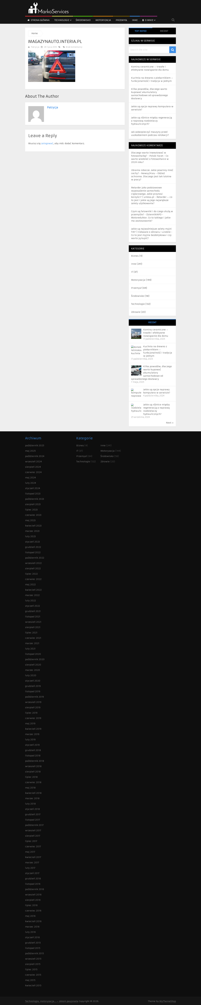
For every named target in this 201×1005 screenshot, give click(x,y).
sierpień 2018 (33, 771)
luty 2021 (30, 648)
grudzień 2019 (33, 686)
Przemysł (121, 20)
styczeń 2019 (32, 744)
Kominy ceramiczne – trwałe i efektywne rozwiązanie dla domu (155, 332)
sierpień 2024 (33, 466)
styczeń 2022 (32, 605)
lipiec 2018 (31, 777)
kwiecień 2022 (33, 589)
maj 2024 (30, 477)
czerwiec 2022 (33, 579)
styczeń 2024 (32, 488)
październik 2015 (34, 953)
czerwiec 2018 (33, 782)
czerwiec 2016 (33, 910)
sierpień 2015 (32, 964)
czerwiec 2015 (33, 974)
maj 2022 (30, 584)
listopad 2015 (32, 948)
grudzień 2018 (33, 750)
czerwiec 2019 (33, 718)
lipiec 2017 (31, 841)
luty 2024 (30, 483)
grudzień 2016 (33, 878)
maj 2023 (30, 520)
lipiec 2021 (31, 632)
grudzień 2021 (33, 611)
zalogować (47, 143)
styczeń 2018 (32, 809)
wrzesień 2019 (33, 702)
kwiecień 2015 (33, 985)
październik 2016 (34, 889)
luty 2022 (30, 600)
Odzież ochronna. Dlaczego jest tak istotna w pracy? (151, 176)
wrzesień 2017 (33, 830)
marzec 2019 (32, 734)
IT (132, 271)
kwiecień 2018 (33, 793)
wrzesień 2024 (33, 461)
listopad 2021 (32, 616)
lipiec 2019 (31, 712)
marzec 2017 (32, 862)
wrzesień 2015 (33, 958)
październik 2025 (34, 445)
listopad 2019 (32, 691)
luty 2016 (30, 932)
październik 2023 (34, 499)
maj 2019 (30, 723)
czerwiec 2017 (33, 846)
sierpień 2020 (33, 664)
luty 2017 (30, 867)
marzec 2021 (32, 643)
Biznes (135, 255)
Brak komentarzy (73, 47)
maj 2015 (30, 980)
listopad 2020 (33, 654)
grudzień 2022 (33, 547)
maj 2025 (30, 450)
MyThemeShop (167, 1001)
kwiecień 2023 (33, 525)
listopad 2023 (32, 493)
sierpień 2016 (33, 900)
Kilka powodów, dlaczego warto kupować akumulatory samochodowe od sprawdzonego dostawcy (151, 372)
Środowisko (83, 20)
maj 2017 (30, 851)
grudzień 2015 (33, 942)
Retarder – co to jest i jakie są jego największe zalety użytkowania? (151, 200)
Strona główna (39, 20)
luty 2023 (30, 536)
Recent (164, 31)
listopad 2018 (33, 755)
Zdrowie (135, 312)
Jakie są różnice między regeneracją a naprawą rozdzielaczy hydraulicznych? (151, 120)
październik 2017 (34, 825)
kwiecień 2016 (33, 921)
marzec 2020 (32, 670)
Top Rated (141, 31)
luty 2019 (30, 739)
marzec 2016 (32, 926)
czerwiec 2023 (33, 515)
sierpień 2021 (32, 627)
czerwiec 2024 (33, 472)
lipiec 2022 (31, 573)
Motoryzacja (103, 20)
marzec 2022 (32, 595)
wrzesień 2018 (33, 766)
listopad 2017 (32, 819)
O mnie (148, 20)
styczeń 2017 (32, 873)
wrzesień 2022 (33, 563)
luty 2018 (30, 803)
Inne (135, 20)
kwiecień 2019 (33, 728)
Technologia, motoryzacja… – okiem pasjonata (51, 1001)
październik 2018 (34, 761)
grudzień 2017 (33, 814)
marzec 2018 (32, 798)
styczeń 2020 (32, 680)
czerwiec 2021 (33, 638)
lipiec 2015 (31, 969)
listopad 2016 (32, 884)
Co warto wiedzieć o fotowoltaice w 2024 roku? (150, 159)
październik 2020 (35, 659)
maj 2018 (30, 787)
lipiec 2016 (31, 905)
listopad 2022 (33, 552)
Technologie (61, 20)
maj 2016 (30, 916)
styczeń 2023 (32, 541)
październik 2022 (34, 557)
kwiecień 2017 (33, 857)
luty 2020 (30, 675)
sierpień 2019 (32, 707)
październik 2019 (34, 696)
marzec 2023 (32, 531)
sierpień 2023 (33, 504)
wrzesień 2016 (33, 894)
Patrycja (35, 47)
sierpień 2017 (32, 835)
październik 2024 (34, 456)
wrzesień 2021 (33, 622)
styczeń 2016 (32, 937)
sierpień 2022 (33, 568)
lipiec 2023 (31, 509)
